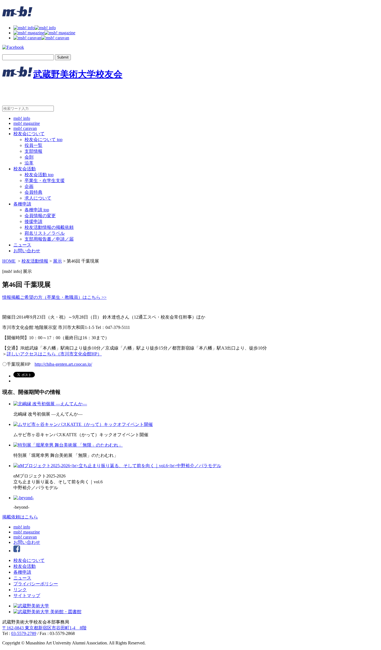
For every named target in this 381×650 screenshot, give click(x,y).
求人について (38, 198)
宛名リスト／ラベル (45, 233)
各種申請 (22, 204)
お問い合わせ (26, 250)
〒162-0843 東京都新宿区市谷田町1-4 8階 (44, 627)
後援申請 (33, 221)
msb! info (21, 118)
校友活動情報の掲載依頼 (49, 227)
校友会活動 (24, 168)
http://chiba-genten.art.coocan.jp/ (63, 364)
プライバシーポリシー (35, 583)
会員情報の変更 (40, 215)
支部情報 (33, 151)
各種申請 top (37, 209)
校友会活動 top (39, 174)
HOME (9, 261)
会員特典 (33, 192)
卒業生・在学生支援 (45, 180)
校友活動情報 (34, 261)
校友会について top (43, 139)
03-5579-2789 (23, 633)
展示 (57, 261)
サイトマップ (26, 595)
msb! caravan (25, 128)
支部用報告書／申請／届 (49, 239)
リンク (20, 589)
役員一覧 (33, 145)
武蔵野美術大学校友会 (77, 74)
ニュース (22, 244)
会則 (29, 157)
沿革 (29, 163)
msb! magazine (26, 123)
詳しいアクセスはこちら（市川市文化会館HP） (54, 353)
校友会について (29, 133)
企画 (29, 186)
